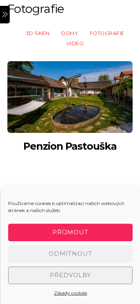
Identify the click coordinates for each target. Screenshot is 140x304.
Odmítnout (70, 253)
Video (75, 43)
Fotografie (107, 33)
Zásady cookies (70, 293)
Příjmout (70, 232)
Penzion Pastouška (70, 146)
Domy (69, 33)
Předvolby (70, 275)
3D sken (38, 33)
